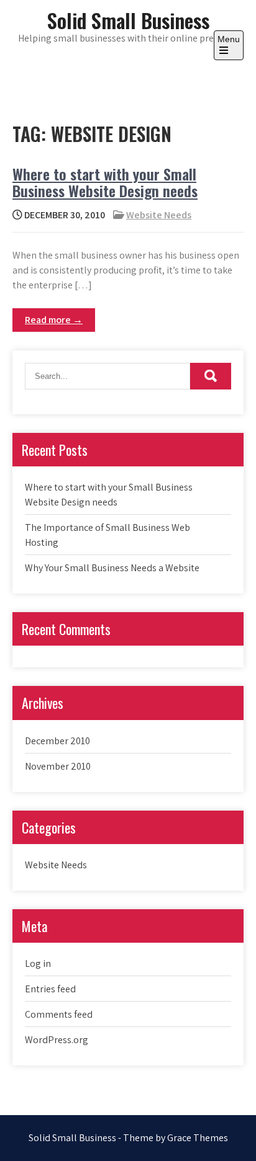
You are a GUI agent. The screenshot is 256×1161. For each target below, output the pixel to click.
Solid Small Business (128, 20)
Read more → (54, 319)
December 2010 (57, 740)
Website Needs (158, 214)
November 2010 (58, 766)
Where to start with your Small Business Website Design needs (105, 181)
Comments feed (59, 1014)
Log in (38, 963)
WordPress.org (56, 1039)
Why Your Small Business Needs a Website (112, 567)
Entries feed (50, 988)
